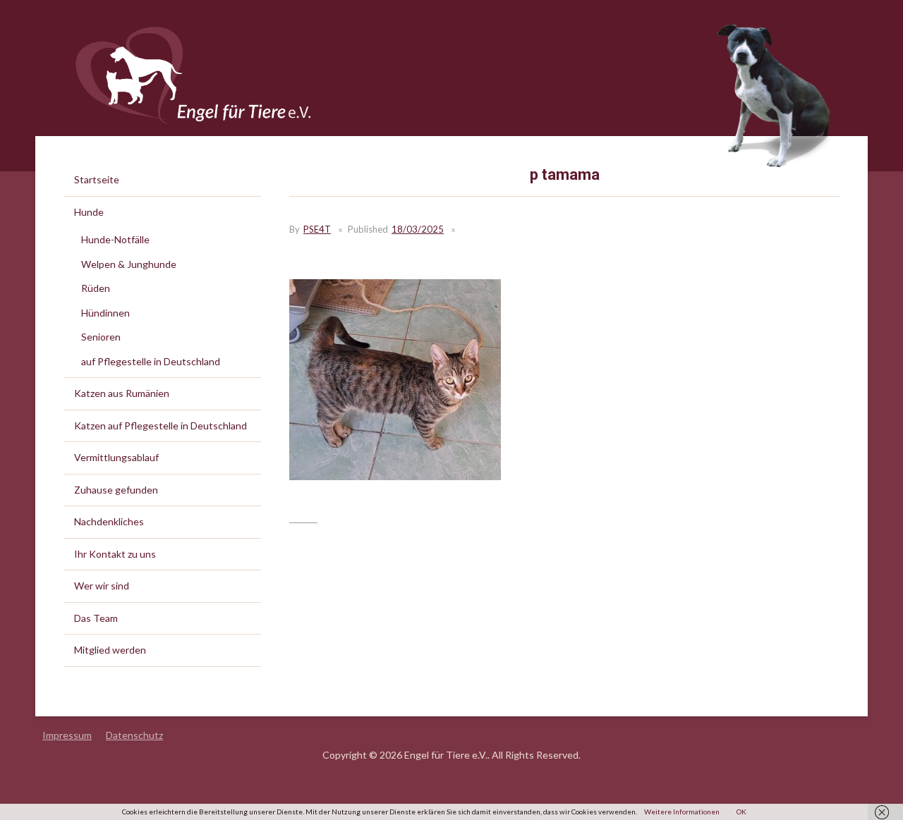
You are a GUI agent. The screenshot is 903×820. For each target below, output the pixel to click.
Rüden (95, 288)
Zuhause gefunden (116, 490)
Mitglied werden (110, 650)
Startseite (96, 179)
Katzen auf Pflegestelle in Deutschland (160, 426)
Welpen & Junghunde (128, 264)
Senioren (101, 337)
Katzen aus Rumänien (121, 393)
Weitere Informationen (682, 811)
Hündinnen (105, 313)
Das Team (96, 618)
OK (741, 811)
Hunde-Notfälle (115, 239)
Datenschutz (134, 735)
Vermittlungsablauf (116, 457)
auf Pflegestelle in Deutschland (150, 361)
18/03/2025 (418, 229)
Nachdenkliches (109, 521)
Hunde (89, 212)
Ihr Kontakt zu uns (115, 554)
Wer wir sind (101, 586)
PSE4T (317, 229)
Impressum (67, 735)
